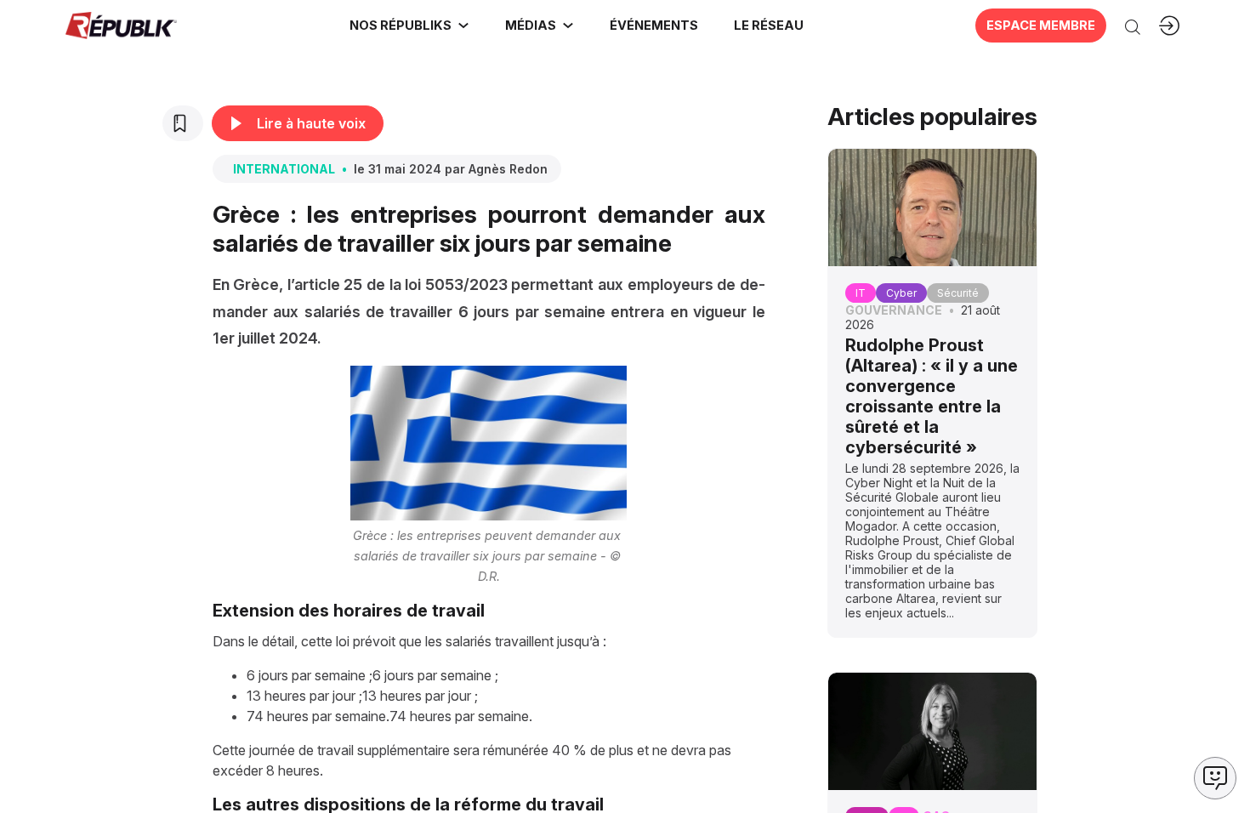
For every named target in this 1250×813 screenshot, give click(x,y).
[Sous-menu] (463, 26)
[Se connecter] (1169, 26)
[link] (409, 26)
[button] (653, 26)
